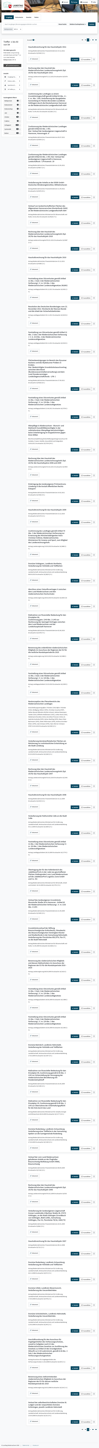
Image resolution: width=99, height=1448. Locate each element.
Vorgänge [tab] (9, 17)
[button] (12, 65)
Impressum (36, 1445)
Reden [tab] (36, 17)
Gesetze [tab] (28, 17)
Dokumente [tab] (19, 17)
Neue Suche (62, 24)
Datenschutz (26, 1445)
